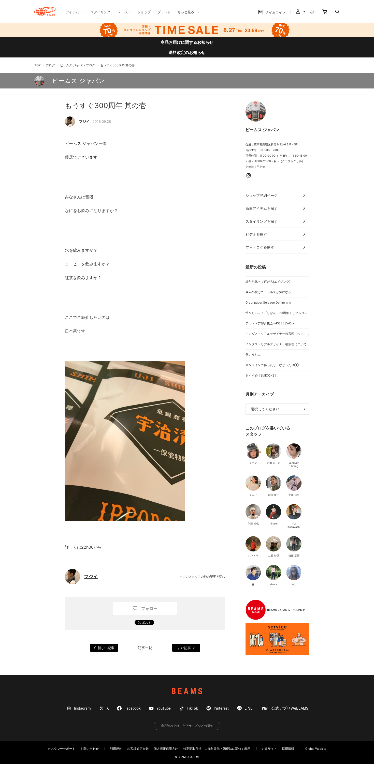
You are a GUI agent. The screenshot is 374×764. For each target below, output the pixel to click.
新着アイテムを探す (262, 208)
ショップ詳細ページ (262, 195)
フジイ (84, 121)
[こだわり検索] (337, 12)
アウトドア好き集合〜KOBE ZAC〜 (270, 323)
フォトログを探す (260, 247)
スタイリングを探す (262, 221)
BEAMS (187, 691)
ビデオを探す (256, 234)
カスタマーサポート (61, 749)
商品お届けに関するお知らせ (187, 42)
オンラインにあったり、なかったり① (272, 365)
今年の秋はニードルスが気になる (268, 292)
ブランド (164, 12)
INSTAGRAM (249, 175)
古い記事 (184, 648)
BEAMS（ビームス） (45, 11)
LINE (248, 708)
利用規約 (116, 749)
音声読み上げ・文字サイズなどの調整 (187, 726)
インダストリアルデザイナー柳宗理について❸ (277, 334)
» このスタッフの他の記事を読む (202, 576)
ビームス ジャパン (78, 80)
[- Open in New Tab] (277, 639)
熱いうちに (253, 354)
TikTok (192, 708)
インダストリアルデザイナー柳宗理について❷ (277, 344)
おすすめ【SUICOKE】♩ (263, 375)
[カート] (325, 12)
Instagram (82, 708)
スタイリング (100, 12)
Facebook (132, 708)
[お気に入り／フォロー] (312, 12)
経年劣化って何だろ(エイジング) (268, 281)
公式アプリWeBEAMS (289, 708)
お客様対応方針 (138, 749)
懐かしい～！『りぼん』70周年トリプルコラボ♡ (277, 313)
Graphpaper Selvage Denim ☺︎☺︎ (269, 302)
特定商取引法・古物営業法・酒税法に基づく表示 (216, 749)
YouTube (163, 708)
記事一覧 (145, 648)
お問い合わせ (89, 749)
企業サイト (269, 749)
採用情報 (288, 749)
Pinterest (221, 708)
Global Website (315, 749)
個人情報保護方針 (166, 749)
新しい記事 (106, 648)
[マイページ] (300, 12)
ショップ (144, 12)
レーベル (124, 12)
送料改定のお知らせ (187, 52)
